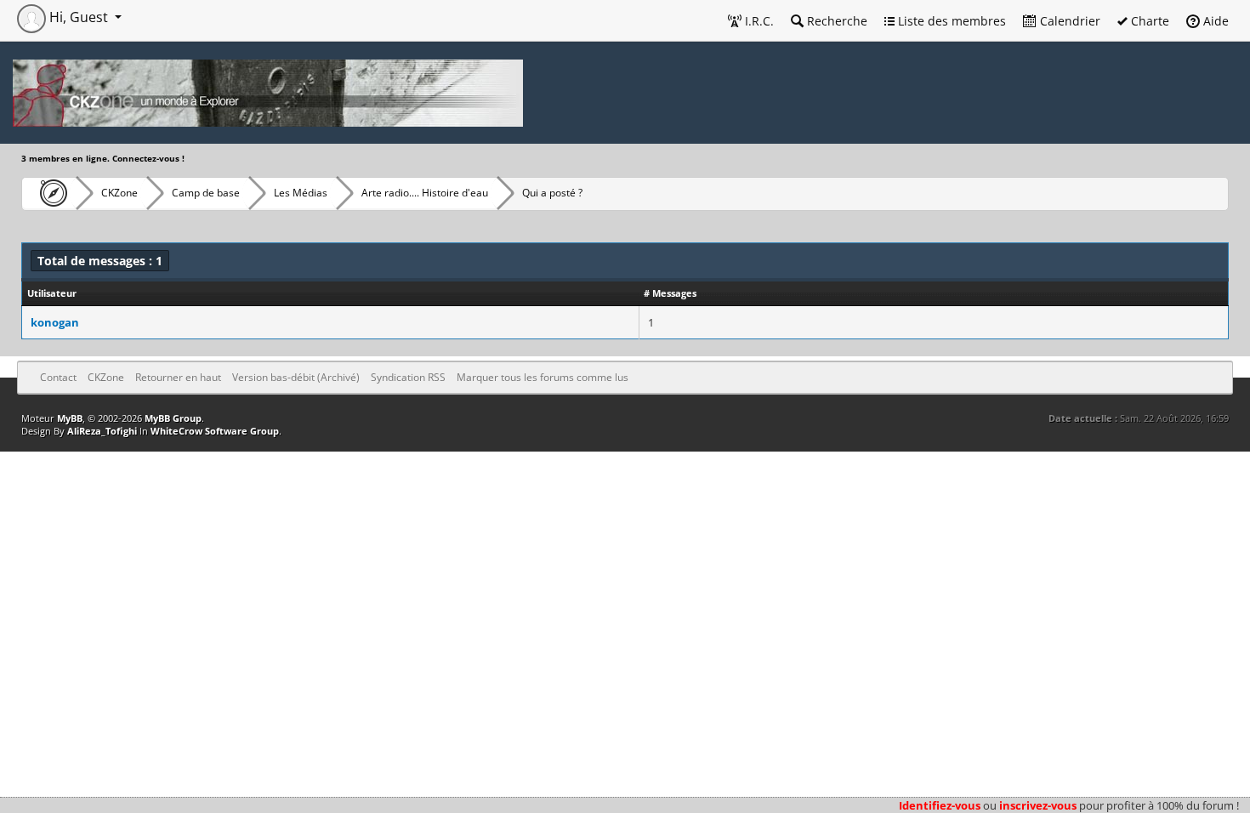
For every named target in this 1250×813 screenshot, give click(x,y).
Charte (1148, 21)
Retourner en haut (178, 377)
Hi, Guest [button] (78, 17)
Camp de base (206, 192)
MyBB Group (173, 418)
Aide (1214, 21)
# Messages (670, 293)
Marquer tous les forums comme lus (542, 377)
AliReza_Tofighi (102, 430)
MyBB (69, 418)
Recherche (835, 21)
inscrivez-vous (1038, 805)
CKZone (119, 192)
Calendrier (1068, 21)
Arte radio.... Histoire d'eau (424, 192)
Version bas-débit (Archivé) (296, 377)
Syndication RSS (408, 377)
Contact (58, 377)
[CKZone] (49, 193)
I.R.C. (757, 21)
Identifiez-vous (939, 805)
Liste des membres (950, 21)
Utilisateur (52, 293)
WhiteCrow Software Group (215, 430)
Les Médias (300, 192)
